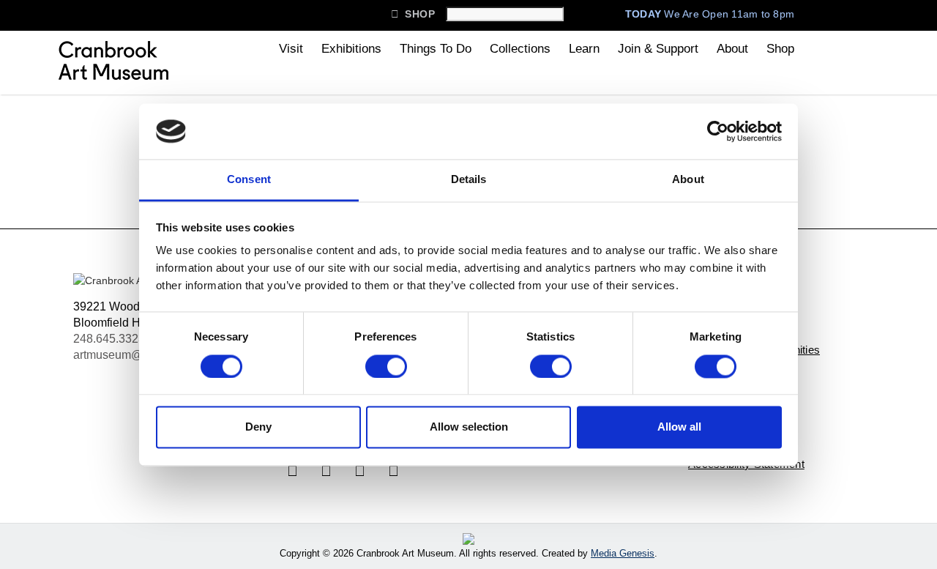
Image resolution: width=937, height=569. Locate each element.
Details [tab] (469, 180)
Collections (520, 49)
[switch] (386, 366)
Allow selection (469, 427)
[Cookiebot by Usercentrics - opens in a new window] (718, 131)
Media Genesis (622, 553)
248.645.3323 (109, 338)
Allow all (679, 427)
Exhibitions (351, 49)
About (732, 49)
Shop (413, 14)
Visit (291, 49)
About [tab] (688, 180)
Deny (258, 427)
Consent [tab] (249, 180)
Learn (584, 49)
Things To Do (435, 49)
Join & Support (658, 49)
